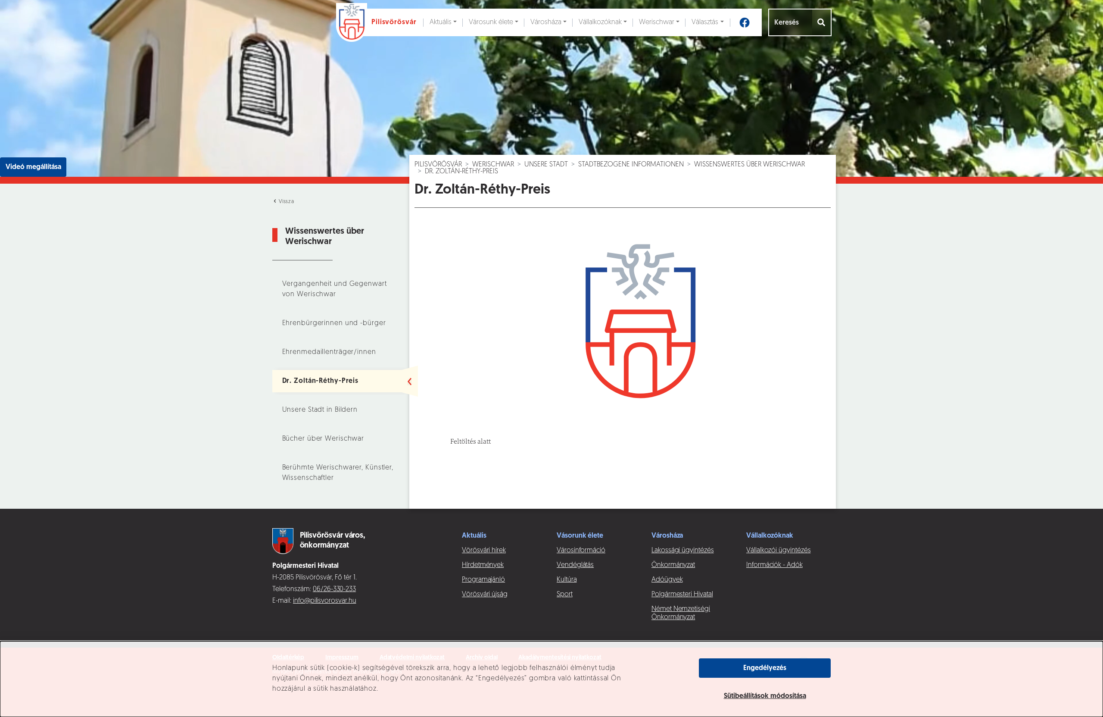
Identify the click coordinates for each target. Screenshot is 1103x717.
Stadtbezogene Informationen (631, 164)
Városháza (545, 22)
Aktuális (441, 22)
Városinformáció (581, 550)
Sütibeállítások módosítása (765, 696)
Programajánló (483, 579)
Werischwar (656, 22)
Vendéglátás (575, 565)
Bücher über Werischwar (323, 438)
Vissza (285, 201)
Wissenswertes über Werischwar (749, 164)
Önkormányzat (673, 565)
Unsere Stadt (546, 164)
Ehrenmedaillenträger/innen (329, 352)
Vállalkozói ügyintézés (778, 550)
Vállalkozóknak (600, 22)
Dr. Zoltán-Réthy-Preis (320, 381)
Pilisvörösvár (438, 164)
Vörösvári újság (485, 594)
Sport (565, 594)
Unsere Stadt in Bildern (320, 410)
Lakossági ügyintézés (682, 550)
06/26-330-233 (334, 589)
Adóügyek (666, 579)
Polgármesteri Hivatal (682, 594)
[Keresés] (822, 22)
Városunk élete (491, 22)
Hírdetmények (483, 565)
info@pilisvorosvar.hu (324, 601)
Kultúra (567, 579)
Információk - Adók (774, 565)
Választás (705, 22)
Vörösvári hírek (484, 550)
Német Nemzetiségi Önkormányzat (680, 613)
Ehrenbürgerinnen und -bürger (334, 323)
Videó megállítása (33, 167)
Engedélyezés (764, 668)
